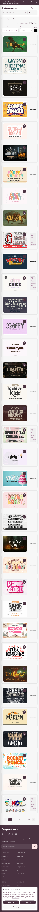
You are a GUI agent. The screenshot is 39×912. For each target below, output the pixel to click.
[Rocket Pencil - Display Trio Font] (15, 761)
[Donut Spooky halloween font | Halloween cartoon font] (15, 327)
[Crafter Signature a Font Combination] (15, 370)
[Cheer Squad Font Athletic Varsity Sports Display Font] (15, 739)
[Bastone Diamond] (15, 261)
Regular (9, 19)
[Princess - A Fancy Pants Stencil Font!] (15, 478)
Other (3, 873)
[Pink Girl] (15, 587)
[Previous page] (5, 819)
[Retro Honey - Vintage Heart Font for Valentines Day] (15, 500)
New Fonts (5, 860)
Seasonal (4, 870)
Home (3, 19)
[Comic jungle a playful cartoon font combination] (15, 109)
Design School (21, 867)
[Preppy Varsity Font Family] (15, 175)
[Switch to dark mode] (30, 7)
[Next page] (33, 819)
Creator (19, 860)
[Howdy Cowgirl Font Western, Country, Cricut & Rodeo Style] (15, 630)
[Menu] (34, 7)
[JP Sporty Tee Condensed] (15, 435)
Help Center (20, 873)
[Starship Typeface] (15, 218)
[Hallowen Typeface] (15, 674)
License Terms (6, 886)
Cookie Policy (21, 898)
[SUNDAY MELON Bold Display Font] (15, 131)
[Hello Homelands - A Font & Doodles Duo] (15, 652)
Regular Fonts (6, 863)
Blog (18, 870)
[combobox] (12, 13)
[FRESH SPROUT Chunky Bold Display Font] (15, 196)
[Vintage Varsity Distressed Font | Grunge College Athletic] (15, 413)
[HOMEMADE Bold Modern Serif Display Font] (15, 348)
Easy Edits (20, 863)
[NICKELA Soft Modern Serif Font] (15, 457)
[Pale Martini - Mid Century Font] (15, 717)
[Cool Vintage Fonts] (15, 305)
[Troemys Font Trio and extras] (15, 88)
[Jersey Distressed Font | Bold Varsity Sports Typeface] (15, 696)
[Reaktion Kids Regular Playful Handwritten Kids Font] (15, 392)
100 (28, 819)
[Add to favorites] (24, 39)
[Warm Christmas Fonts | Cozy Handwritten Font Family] (15, 66)
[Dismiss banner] (35, 2)
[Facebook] (6, 834)
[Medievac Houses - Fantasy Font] (15, 544)
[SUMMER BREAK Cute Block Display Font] (15, 782)
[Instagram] (2, 834)
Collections (5, 877)
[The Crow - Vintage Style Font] (15, 44)
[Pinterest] (9, 834)
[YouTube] (16, 834)
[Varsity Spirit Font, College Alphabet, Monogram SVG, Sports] (15, 522)
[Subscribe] (33, 846)
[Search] (24, 13)
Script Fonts (5, 867)
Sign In (19, 886)
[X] (13, 834)
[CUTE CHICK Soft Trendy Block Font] (15, 283)
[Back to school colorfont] (15, 804)
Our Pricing (20, 856)
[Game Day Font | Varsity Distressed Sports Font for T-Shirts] (15, 609)
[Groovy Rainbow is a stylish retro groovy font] (15, 565)
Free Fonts (5, 856)
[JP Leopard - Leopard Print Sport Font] (15, 240)
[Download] (20, 39)
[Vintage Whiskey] (15, 153)
